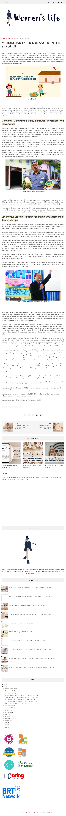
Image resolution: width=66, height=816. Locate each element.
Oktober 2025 (9, 693)
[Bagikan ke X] (29, 415)
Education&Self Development (10, 38)
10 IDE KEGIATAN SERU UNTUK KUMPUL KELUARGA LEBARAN (27, 641)
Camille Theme (30, 812)
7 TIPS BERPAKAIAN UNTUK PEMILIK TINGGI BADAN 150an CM (27, 605)
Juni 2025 (8, 712)
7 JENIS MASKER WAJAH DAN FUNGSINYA (21, 623)
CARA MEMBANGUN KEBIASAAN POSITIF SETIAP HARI (21, 697)
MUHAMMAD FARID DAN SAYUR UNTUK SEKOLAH (20, 699)
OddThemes (51, 812)
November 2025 (10, 691)
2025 (5, 686)
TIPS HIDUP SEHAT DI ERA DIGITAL (16, 703)
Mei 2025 (8, 714)
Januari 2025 (9, 721)
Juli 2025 (8, 710)
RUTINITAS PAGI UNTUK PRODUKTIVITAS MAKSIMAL (21, 701)
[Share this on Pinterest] (33, 415)
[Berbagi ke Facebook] (25, 415)
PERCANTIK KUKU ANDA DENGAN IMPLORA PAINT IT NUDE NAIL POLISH (30, 614)
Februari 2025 (9, 718)
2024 (5, 723)
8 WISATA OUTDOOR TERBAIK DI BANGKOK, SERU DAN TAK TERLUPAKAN (30, 596)
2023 (5, 725)
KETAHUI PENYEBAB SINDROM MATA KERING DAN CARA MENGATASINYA (30, 587)
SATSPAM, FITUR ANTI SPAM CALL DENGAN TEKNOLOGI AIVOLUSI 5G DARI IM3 (32, 658)
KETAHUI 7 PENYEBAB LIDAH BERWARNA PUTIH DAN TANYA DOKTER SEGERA (31, 667)
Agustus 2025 (9, 708)
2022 (5, 727)
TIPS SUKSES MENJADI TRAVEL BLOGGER (21, 632)
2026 (5, 684)
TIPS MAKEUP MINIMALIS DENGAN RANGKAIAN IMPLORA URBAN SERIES (30, 649)
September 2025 (10, 706)
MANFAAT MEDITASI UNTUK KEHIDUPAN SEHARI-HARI (22, 695)
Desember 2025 (10, 689)
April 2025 (8, 716)
